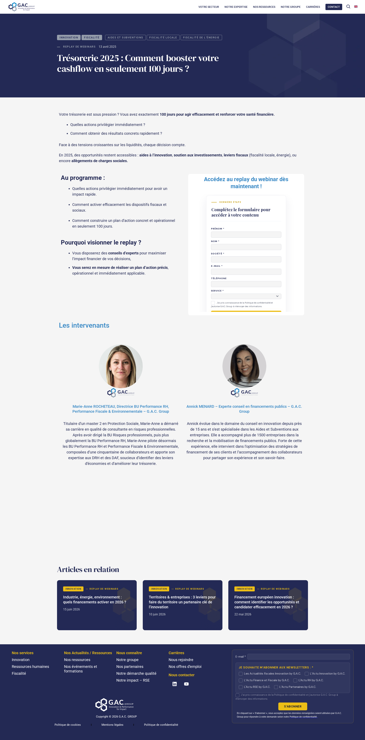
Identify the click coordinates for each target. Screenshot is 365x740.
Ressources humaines (30, 666)
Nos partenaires (129, 666)
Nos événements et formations (80, 668)
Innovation (69, 37)
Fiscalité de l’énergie (201, 37)
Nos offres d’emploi (185, 666)
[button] (348, 6)
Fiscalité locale (163, 37)
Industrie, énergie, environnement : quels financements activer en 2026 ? (97, 605)
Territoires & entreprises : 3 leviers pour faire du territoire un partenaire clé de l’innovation (182, 605)
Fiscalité (92, 37)
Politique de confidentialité (161, 724)
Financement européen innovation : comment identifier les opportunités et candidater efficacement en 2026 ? (268, 605)
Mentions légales (112, 724)
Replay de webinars (79, 46)
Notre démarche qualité (136, 673)
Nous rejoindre (181, 659)
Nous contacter (181, 675)
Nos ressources (77, 659)
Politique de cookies (68, 724)
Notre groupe (127, 659)
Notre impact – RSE (133, 680)
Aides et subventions (125, 37)
